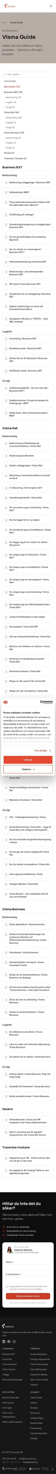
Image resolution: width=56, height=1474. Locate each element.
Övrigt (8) (10, 127)
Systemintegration (38, 1354)
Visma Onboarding (39, 1364)
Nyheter (34, 1408)
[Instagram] (14, 1341)
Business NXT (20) (13, 92)
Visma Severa (8, 1369)
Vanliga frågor (37, 1418)
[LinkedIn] (3, 1341)
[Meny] (51, 6)
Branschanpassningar (12, 1379)
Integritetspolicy (30, 1462)
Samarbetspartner (38, 1433)
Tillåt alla (27, 759)
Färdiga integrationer (40, 1359)
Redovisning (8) (13, 138)
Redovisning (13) (14, 97)
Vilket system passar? (12, 1422)
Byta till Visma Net (10, 1397)
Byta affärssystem (38, 1369)
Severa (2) (9, 153)
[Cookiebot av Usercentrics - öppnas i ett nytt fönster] (40, 702)
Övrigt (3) (10, 107)
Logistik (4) (11, 102)
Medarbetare (36, 1423)
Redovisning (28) (14, 117)
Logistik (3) (11, 143)
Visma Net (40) (11, 112)
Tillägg (5, 1374)
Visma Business (9, 1364)
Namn (9, 1262)
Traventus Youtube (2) (15, 158)
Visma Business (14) (14, 132)
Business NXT (8, 1354)
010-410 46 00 (9, 1458)
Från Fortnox (8, 1403)
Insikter (33, 1403)
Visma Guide (36, 1397)
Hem (4, 22)
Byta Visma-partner (39, 1379)
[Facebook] (8, 1341)
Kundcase (35, 1413)
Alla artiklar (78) (12, 86)
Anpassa (26, 769)
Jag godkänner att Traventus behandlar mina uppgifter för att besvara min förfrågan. (28, 1287)
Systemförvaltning (38, 1374)
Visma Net (7, 1359)
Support (34, 1384)
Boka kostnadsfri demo (28, 1296)
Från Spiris (7, 1408)
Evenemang (35, 1428)
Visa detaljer (41, 750)
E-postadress (13, 1274)
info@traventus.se (27, 1458)
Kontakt (33, 1438)
